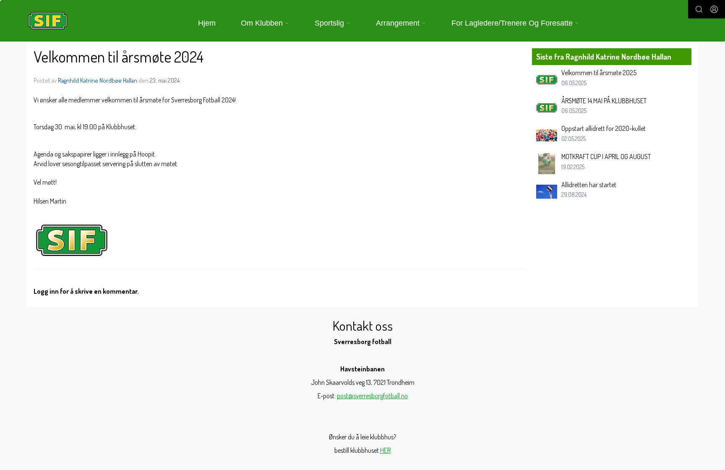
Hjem (207, 23)
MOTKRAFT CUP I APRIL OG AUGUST (606, 156)
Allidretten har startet (588, 184)
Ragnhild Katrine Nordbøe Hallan (97, 80)
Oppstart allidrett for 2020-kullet (603, 128)
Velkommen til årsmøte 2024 (118, 56)
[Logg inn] (714, 9)
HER (385, 450)
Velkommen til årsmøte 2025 (598, 72)
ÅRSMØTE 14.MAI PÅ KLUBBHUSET (604, 101)
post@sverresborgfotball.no (372, 396)
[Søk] (699, 9)
